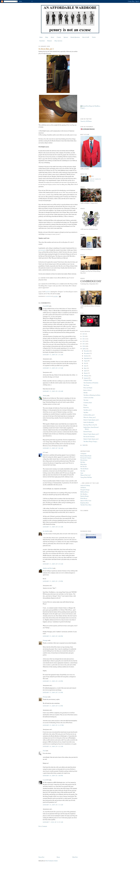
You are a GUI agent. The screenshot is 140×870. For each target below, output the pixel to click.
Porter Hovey (83, 498)
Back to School (87, 390)
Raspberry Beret (84, 503)
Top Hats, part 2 (88, 410)
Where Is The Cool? (85, 475)
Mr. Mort (82, 462)
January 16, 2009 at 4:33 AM (53, 746)
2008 (83, 445)
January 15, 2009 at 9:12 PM (53, 706)
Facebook (42, 41)
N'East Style (83, 464)
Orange (85, 405)
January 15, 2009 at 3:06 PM (53, 636)
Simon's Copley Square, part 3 (91, 420)
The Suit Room (84, 468)
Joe (92, 176)
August (86, 361)
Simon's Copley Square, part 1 (91, 439)
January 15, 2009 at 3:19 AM (53, 368)
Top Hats (86, 412)
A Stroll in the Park (88, 397)
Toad (44, 750)
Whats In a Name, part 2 (90, 417)
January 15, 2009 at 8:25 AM (53, 527)
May (85, 368)
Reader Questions (75, 37)
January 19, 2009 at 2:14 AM (53, 805)
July (85, 363)
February (86, 375)
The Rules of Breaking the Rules (92, 395)
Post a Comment (43, 826)
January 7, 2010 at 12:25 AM (53, 822)
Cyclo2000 (46, 306)
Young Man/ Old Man (86, 477)
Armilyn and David (48, 568)
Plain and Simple (88, 388)
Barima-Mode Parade (85, 456)
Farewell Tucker (88, 431)
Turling (45, 395)
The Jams (86, 400)
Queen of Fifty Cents (85, 500)
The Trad (82, 471)
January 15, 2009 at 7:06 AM (53, 448)
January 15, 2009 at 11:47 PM (53, 725)
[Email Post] (59, 296)
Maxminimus (83, 460)
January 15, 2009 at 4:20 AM (53, 391)
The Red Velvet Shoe (85, 505)
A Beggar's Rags (88, 380)
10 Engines (83, 453)
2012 (83, 341)
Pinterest (49, 41)
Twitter (94, 37)
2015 (83, 334)
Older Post (75, 857)
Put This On (83, 466)
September (87, 358)
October (86, 356)
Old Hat (86, 392)
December (86, 351)
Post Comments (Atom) (52, 861)
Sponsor (66, 37)
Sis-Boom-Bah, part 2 (89, 415)
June (85, 366)
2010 (83, 346)
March (86, 373)
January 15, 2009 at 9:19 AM (53, 564)
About (52, 37)
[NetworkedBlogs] (91, 535)
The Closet (86, 385)
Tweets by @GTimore (86, 121)
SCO (44, 452)
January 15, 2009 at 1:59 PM (53, 581)
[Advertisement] (58, 841)
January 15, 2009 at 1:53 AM (53, 354)
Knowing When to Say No (90, 425)
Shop (46, 37)
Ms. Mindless (83, 494)
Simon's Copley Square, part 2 (91, 434)
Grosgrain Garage (84, 490)
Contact (59, 37)
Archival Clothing (85, 485)
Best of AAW (85, 37)
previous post (42, 250)
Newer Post (41, 857)
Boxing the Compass (85, 458)
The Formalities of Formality (91, 383)
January (86, 378)
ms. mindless (46, 531)
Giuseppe (45, 640)
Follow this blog (90, 537)
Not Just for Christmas (89, 436)
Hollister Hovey (84, 492)
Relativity (86, 407)
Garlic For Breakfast (89, 422)
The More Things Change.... (91, 441)
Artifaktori (83, 487)
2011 (83, 344)
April (85, 370)
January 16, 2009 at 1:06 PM (53, 775)
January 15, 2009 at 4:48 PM (53, 681)
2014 (83, 336)
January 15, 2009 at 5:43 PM (53, 692)
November (87, 353)
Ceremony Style (88, 402)
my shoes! (47, 291)
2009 (83, 349)
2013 (83, 339)
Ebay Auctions (58, 41)
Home (41, 37)
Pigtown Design (84, 496)
